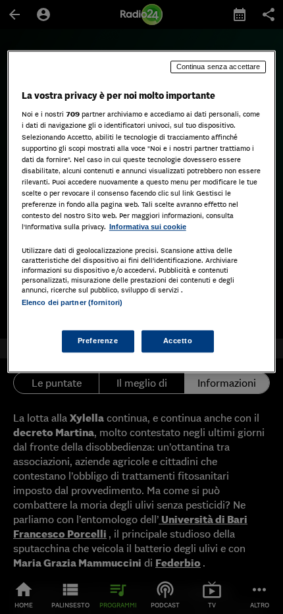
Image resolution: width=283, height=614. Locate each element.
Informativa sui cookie (147, 227)
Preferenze (98, 341)
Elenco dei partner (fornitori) (72, 302)
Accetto (178, 341)
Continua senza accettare (218, 66)
